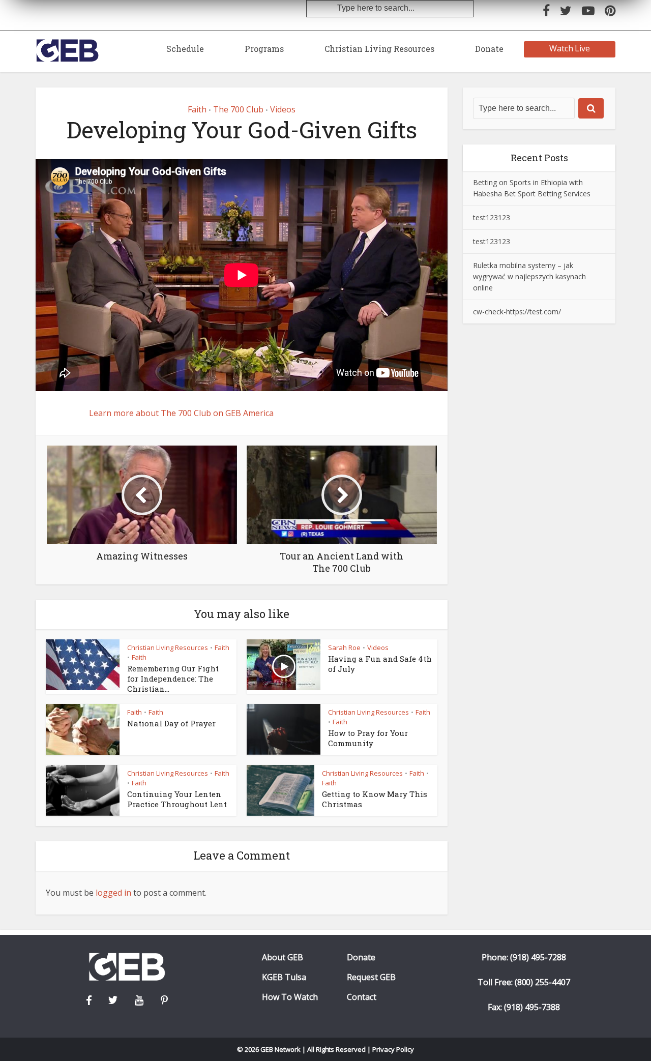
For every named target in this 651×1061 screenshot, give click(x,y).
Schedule (185, 48)
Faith (197, 109)
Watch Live (569, 48)
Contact (361, 997)
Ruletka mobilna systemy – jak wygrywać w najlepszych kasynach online (529, 276)
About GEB (282, 957)
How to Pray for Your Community (368, 738)
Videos (282, 109)
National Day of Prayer (171, 723)
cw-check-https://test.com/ (517, 311)
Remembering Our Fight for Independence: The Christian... (173, 678)
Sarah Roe (344, 647)
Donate (489, 48)
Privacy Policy (393, 1049)
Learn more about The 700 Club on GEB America (181, 413)
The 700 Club (238, 109)
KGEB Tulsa (284, 977)
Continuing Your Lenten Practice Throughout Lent (177, 799)
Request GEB (371, 977)
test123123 (491, 217)
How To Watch (290, 997)
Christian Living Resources (379, 48)
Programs (264, 48)
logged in (113, 892)
